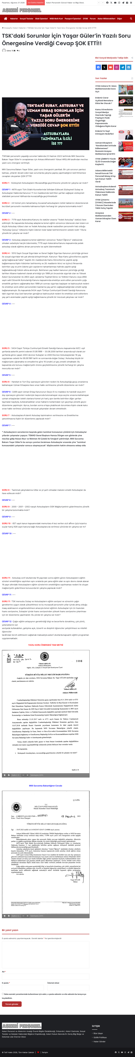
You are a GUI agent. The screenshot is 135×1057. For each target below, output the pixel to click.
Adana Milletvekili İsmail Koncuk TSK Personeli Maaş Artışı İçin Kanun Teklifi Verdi (105, 176)
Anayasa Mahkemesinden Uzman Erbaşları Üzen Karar (105, 217)
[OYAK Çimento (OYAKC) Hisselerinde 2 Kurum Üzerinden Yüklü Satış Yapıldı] (126, 203)
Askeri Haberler (19, 28)
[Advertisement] (45, 74)
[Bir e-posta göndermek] (14, 51)
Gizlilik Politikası (100, 1037)
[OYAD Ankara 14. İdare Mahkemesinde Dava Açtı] (126, 90)
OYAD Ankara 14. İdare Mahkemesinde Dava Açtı (106, 89)
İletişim (45, 1052)
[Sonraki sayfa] (9, 775)
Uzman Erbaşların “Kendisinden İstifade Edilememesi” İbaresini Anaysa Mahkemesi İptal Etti (105, 148)
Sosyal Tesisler (26, 18)
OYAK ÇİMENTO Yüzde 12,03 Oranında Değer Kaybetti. (105, 161)
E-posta (6, 983)
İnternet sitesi (53, 983)
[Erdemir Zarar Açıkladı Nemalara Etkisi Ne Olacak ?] (126, 101)
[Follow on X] (13, 51)
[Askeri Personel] (22, 10)
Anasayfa (8, 28)
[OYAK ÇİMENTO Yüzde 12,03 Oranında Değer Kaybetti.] (126, 162)
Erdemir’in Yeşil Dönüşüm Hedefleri (104, 132)
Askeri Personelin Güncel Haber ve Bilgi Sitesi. (65, 3)
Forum (93, 18)
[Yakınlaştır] (28, 775)
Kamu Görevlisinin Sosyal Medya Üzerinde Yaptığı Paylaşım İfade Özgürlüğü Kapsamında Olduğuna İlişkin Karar (105, 118)
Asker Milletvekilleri (106, 18)
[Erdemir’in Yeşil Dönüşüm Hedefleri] (126, 135)
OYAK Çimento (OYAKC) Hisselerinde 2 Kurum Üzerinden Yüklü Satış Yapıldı (105, 203)
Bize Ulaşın (98, 1033)
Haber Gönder (99, 1041)
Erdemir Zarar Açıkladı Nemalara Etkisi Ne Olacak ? (104, 100)
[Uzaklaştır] (23, 775)
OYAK (85, 18)
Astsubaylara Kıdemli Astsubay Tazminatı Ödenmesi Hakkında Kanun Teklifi (105, 190)
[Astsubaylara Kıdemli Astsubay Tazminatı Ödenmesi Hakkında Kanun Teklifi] (126, 190)
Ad (4, 972)
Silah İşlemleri (41, 18)
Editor (9, 51)
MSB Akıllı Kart (56, 18)
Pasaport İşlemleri (73, 18)
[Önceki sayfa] (5, 775)
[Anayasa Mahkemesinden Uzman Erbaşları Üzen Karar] (126, 217)
